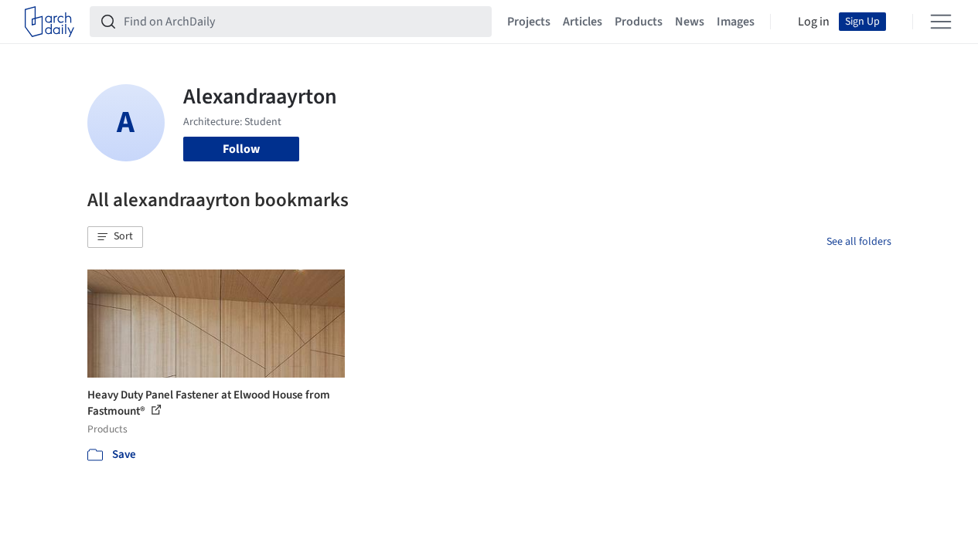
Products (639, 21)
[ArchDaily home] (49, 21)
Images (736, 21)
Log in (814, 21)
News (689, 21)
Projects (528, 21)
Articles (582, 21)
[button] (115, 237)
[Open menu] (941, 21)
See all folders (858, 241)
